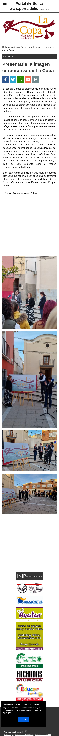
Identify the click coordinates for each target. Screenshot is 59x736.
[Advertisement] (29, 226)
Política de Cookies (43, 735)
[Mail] (28, 79)
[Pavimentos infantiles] (29, 667)
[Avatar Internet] (29, 649)
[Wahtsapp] (20, 79)
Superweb (19, 732)
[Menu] (2, 5)
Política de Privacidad (24, 735)
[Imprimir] (35, 79)
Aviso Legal (8, 735)
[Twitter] (13, 79)
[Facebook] (5, 79)
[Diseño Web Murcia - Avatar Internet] (26, 732)
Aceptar (23, 719)
